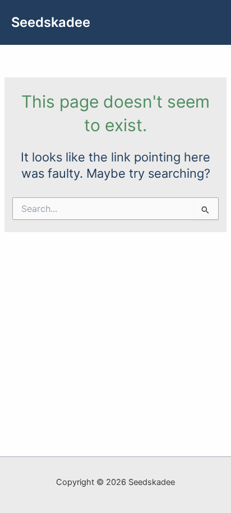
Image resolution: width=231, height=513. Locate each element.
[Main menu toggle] (208, 22)
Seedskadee (50, 22)
